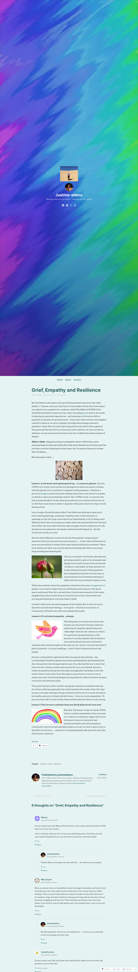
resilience (57, 764)
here (85, 413)
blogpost (45, 493)
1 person (44, 968)
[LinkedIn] (67, 205)
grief (50, 764)
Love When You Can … (41, 796)
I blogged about (97, 585)
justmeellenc (38, 395)
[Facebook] (63, 205)
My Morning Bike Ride (96, 796)
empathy (43, 764)
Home (60, 380)
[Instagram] (75, 205)
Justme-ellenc (69, 195)
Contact (77, 380)
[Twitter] (71, 205)
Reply (39, 845)
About (68, 380)
